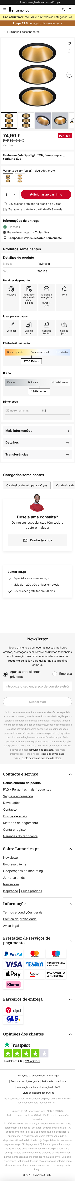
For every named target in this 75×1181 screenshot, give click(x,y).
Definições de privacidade (31, 1075)
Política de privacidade (52, 753)
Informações (15, 904)
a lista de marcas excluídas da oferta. (42, 758)
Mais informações (18, 431)
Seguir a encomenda (18, 796)
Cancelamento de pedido (22, 783)
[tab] (37, 805)
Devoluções (11, 803)
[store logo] (21, 9)
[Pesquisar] (63, 9)
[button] (9, 120)
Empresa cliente (14, 864)
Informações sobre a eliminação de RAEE (38, 1087)
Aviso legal (11, 926)
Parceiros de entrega (23, 999)
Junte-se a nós (14, 877)
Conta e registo (14, 829)
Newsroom (11, 884)
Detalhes (12, 442)
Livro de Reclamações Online (38, 1092)
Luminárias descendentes (23, 32)
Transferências (16, 454)
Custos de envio (15, 816)
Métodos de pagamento (20, 823)
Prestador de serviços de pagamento (26, 940)
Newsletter (11, 857)
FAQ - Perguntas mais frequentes (27, 789)
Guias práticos (31, 891)
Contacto (10, 809)
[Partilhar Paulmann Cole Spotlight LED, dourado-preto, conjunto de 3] (69, 51)
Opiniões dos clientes (23, 1034)
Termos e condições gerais (22, 912)
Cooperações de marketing (23, 871)
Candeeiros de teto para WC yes (26, 485)
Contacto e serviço (20, 774)
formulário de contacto (41, 749)
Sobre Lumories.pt (21, 849)
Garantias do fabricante (20, 836)
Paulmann (44, 263)
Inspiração (10, 891)
